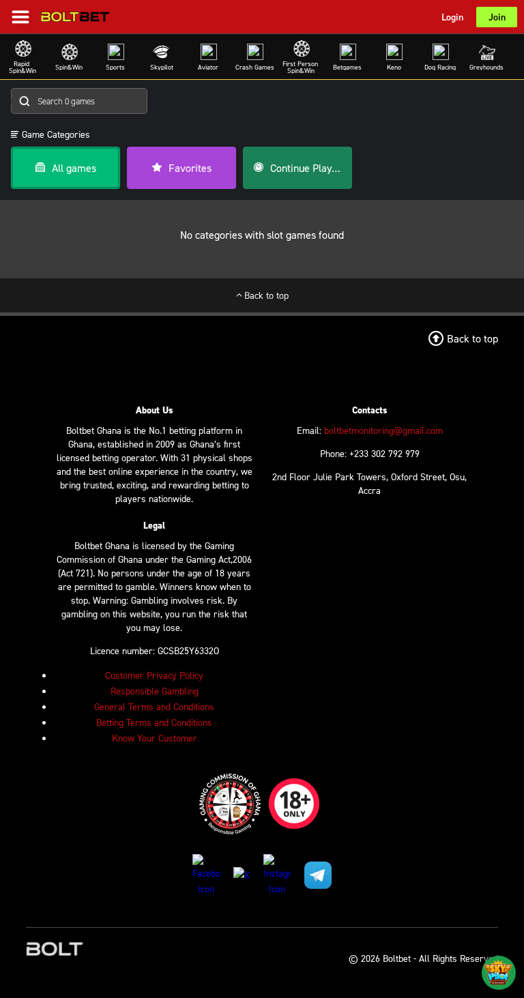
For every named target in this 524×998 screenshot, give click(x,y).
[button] (50, 134)
